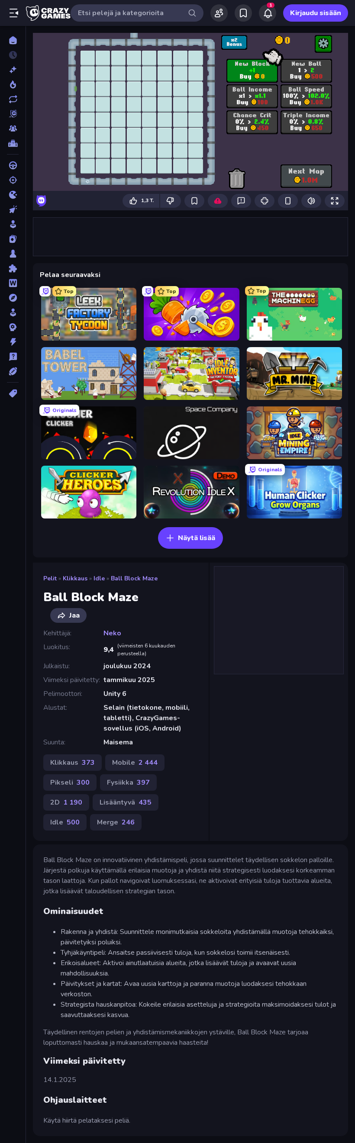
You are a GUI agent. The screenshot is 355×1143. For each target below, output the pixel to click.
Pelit (50, 578)
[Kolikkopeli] (13, 224)
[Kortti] (13, 239)
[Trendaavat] (13, 84)
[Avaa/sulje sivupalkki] (13, 13)
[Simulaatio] (13, 312)
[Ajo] (13, 165)
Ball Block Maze (134, 578)
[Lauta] (13, 253)
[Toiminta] (13, 342)
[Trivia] (13, 356)
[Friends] (219, 13)
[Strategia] (13, 327)
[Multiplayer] (13, 128)
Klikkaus (75, 578)
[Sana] (13, 283)
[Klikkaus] (13, 209)
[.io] (13, 194)
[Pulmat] (13, 268)
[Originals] (13, 113)
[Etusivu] (13, 40)
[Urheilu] (13, 371)
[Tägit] (13, 393)
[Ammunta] (13, 180)
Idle (99, 578)
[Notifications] (267, 13)
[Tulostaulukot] (13, 143)
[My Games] (243, 13)
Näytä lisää (196, 538)
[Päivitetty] (13, 99)
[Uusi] (13, 69)
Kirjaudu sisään (315, 13)
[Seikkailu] (13, 297)
